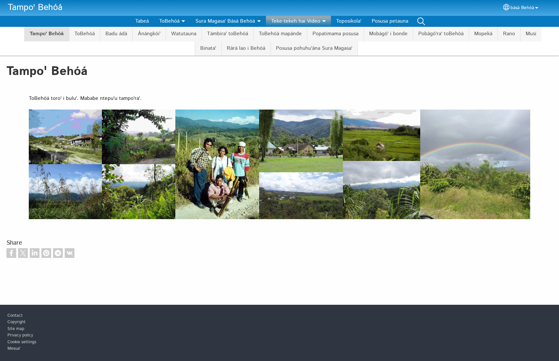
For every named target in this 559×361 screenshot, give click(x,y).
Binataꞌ (208, 48)
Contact (15, 316)
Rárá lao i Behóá (246, 48)
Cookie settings (21, 342)
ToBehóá (84, 33)
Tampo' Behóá (47, 33)
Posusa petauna (390, 21)
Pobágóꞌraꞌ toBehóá (441, 33)
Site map (15, 329)
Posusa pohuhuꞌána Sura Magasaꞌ (314, 48)
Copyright (16, 322)
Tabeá (142, 21)
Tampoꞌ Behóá (35, 7)
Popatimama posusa (335, 33)
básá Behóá (522, 8)
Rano (509, 33)
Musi (531, 33)
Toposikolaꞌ (348, 21)
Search (421, 21)
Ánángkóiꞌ (149, 33)
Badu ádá (116, 33)
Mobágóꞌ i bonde (388, 33)
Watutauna (183, 33)
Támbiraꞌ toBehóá (227, 33)
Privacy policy (20, 335)
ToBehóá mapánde (280, 33)
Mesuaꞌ (13, 348)
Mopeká (483, 33)
